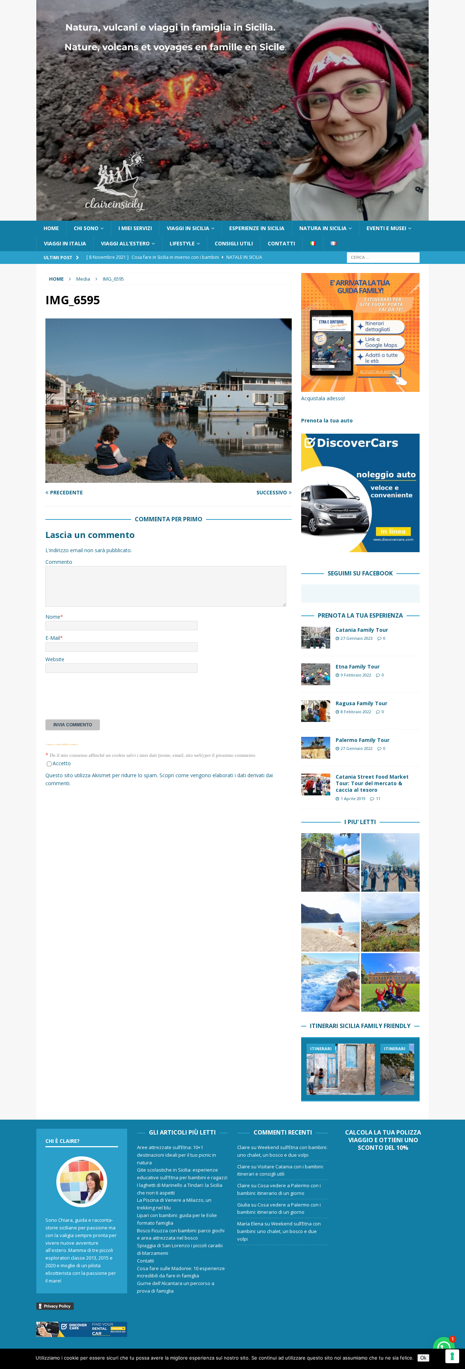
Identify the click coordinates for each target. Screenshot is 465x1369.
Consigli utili (234, 243)
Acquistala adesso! (323, 398)
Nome (52, 616)
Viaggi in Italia (65, 243)
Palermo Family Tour (362, 739)
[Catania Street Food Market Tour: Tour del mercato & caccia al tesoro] (315, 784)
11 (378, 798)
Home (51, 228)
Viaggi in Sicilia (188, 228)
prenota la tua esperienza (360, 615)
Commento (58, 561)
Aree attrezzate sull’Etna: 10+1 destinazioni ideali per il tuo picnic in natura (176, 1155)
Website (54, 659)
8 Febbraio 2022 (356, 711)
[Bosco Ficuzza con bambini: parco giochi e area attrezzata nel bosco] (390, 982)
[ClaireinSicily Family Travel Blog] (232, 216)
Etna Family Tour (358, 666)
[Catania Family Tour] (315, 638)
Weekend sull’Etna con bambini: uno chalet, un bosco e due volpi (279, 1231)
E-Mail (52, 637)
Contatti (281, 243)
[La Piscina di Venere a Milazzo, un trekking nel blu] (390, 922)
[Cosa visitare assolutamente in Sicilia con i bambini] (341, 1069)
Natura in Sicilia (323, 228)
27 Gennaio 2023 (357, 638)
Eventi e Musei (386, 228)
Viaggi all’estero (125, 243)
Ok (423, 1358)
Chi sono (86, 228)
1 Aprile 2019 (353, 798)
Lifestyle (182, 243)
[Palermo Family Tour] (315, 748)
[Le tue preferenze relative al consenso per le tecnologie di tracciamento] (452, 1356)
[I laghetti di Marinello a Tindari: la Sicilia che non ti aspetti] (330, 922)
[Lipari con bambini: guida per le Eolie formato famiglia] (330, 982)
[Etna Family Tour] (315, 674)
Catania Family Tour (362, 629)
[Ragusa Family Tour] (315, 711)
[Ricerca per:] (383, 257)
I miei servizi (135, 228)
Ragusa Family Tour (361, 703)
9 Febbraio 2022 (356, 675)
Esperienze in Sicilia (256, 228)
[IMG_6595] (168, 478)
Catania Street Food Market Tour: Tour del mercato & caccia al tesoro (372, 783)
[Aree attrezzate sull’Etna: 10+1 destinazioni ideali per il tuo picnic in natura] (330, 862)
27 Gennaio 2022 (357, 748)
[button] (444, 1348)
